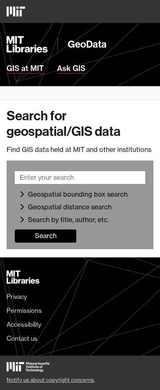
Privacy (17, 297)
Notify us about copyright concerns (50, 379)
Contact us (22, 338)
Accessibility (24, 324)
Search (46, 236)
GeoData (87, 44)
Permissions (24, 310)
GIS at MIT (25, 68)
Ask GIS (71, 68)
